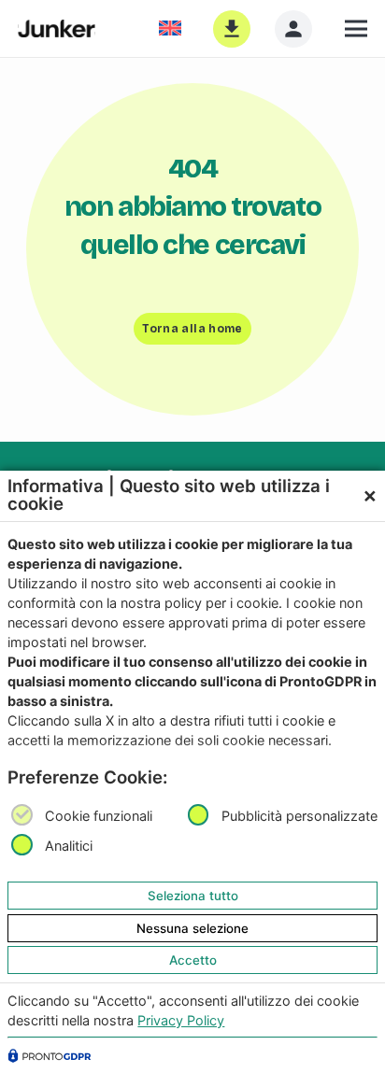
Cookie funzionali (98, 816)
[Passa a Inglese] (173, 28)
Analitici (69, 846)
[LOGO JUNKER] (56, 29)
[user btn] (293, 29)
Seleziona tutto (193, 895)
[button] (356, 29)
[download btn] (231, 29)
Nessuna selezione (192, 928)
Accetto (193, 960)
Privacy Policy (180, 1020)
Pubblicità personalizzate (299, 816)
